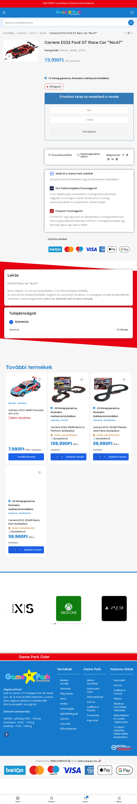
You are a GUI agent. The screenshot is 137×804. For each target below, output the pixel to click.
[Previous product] (125, 33)
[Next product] (132, 33)
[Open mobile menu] (4, 12)
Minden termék (64, 681)
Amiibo (64, 703)
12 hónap (54, 78)
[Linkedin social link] (113, 159)
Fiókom (118, 698)
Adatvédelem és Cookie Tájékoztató (121, 719)
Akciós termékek (92, 681)
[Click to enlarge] (9, 56)
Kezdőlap (9, 33)
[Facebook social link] (123, 155)
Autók (43, 33)
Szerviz (91, 702)
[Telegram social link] (117, 159)
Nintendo (65, 688)
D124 (64, 420)
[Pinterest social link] (108, 159)
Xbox (63, 698)
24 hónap (60, 408)
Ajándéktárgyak (69, 713)
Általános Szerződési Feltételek (120, 707)
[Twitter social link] (127, 155)
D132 (33, 33)
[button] (4, 608)
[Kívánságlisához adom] (39, 380)
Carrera (22, 33)
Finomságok (67, 708)
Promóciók (93, 715)
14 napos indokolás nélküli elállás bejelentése (121, 732)
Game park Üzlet (93, 690)
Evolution (109, 420)
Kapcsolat (92, 720)
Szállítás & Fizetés (93, 708)
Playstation (66, 693)
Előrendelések (68, 728)
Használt (65, 723)
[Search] (131, 22)
